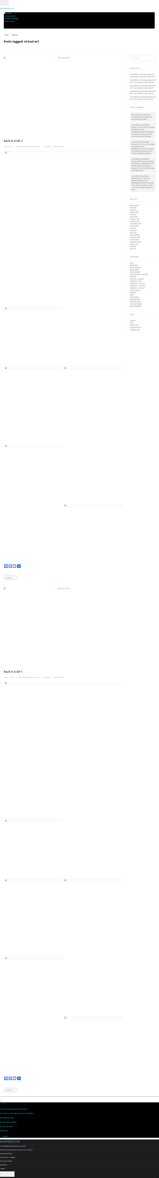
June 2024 (133, 230)
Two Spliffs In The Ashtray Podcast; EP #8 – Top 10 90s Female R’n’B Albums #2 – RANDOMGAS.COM (140, 179)
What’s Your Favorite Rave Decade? (141, 118)
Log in (132, 323)
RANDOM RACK (135, 299)
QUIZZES (133, 292)
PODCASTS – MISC (136, 281)
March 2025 (134, 216)
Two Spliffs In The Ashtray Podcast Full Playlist (17, 1113)
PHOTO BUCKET (135, 272)
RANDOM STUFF (58, 147)
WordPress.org (135, 329)
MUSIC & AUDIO (135, 267)
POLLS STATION (135, 290)
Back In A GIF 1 (13, 671)
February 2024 (135, 235)
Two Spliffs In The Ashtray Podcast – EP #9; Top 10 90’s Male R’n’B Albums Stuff (142, 168)
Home (6, 35)
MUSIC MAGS (134, 269)
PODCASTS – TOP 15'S (137, 288)
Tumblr (2, 1169)
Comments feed (135, 327)
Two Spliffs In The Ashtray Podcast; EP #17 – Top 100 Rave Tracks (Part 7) (143, 97)
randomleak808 (23, 146)
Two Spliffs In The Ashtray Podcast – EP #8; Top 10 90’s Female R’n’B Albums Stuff (142, 186)
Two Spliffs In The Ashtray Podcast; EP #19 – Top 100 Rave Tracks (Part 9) (143, 86)
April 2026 (133, 210)
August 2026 (134, 205)
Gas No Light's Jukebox (8, 1122)
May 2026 (133, 207)
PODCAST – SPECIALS (137, 279)
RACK (131, 295)
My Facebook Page (7, 1117)
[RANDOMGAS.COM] (12, 20)
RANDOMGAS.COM (7, 8)
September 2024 (135, 223)
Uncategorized (135, 306)
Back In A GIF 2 (13, 140)
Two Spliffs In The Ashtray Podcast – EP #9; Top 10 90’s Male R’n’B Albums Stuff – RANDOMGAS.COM (142, 128)
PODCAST (133, 276)
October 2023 (134, 239)
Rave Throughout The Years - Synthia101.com (141, 115)
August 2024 (134, 226)
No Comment (35, 146)
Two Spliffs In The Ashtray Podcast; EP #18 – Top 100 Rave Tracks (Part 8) (143, 92)
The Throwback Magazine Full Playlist (13, 1109)
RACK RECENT (134, 297)
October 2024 (134, 221)
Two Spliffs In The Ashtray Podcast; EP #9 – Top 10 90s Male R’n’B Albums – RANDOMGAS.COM (142, 161)
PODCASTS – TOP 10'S (137, 283)
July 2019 (133, 248)
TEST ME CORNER (136, 304)
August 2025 (134, 212)
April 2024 (133, 232)
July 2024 (133, 228)
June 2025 (133, 214)
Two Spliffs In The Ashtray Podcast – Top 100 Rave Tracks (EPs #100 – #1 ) (142, 75)
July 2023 (133, 246)
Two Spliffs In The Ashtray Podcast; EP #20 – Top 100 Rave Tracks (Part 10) (143, 81)
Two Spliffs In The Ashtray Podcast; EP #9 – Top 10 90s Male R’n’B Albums (142, 133)
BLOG (131, 263)
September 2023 (135, 241)
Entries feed (134, 325)
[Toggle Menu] (4, 3)
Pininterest (4, 1130)
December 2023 (135, 237)
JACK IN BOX (47, 147)
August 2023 (134, 244)
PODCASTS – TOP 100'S (138, 285)
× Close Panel (7, 1174)
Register (133, 320)
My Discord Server (6, 1126)
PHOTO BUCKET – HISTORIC (139, 274)
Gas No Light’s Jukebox (7, 1157)
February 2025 (134, 219)
